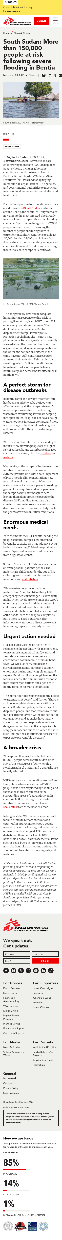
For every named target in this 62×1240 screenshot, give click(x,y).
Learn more (11, 11)
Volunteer (38, 1002)
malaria (8, 457)
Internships (39, 1064)
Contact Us (9, 1083)
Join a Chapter (41, 1007)
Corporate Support (13, 1033)
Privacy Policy (10, 1088)
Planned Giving (11, 1023)
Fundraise (38, 993)
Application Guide (43, 1060)
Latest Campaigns (43, 988)
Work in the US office (44, 1047)
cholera (46, 453)
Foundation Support (14, 1028)
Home (6, 33)
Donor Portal (10, 993)
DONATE (42, 20)
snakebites (10, 807)
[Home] (17, 21)
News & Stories (22, 33)
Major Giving (10, 1010)
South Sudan (12, 146)
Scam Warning (11, 1092)
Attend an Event (42, 997)
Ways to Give (10, 1005)
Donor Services (11, 988)
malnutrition (30, 579)
